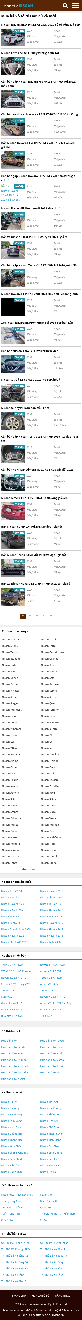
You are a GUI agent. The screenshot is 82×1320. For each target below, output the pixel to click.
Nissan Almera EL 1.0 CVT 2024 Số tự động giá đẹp (34, 498)
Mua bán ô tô (9, 1040)
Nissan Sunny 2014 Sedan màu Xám (25, 408)
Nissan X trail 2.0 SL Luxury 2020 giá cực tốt (30, 53)
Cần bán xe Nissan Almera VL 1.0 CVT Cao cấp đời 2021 (37, 469)
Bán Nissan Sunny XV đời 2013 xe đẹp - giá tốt (31, 526)
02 (30, 616)
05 (51, 616)
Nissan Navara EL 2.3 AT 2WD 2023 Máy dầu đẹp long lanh (39, 294)
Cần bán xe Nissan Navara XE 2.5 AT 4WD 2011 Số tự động (39, 114)
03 (37, 616)
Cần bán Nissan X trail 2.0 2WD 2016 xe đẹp (29, 351)
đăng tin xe (62, 1295)
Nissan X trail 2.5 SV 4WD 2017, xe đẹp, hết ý (30, 379)
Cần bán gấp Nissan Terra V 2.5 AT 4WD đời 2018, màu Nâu (39, 265)
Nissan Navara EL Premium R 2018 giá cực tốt (31, 208)
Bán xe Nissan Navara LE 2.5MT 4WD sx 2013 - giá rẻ (35, 583)
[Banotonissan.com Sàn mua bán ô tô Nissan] (23, 5)
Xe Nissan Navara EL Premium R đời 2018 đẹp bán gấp (37, 322)
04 (44, 616)
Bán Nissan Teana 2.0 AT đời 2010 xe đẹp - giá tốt (33, 555)
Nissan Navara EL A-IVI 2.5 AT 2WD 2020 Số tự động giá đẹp (40, 24)
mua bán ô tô (40, 1295)
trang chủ (19, 1295)
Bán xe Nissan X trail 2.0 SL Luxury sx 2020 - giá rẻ (34, 237)
